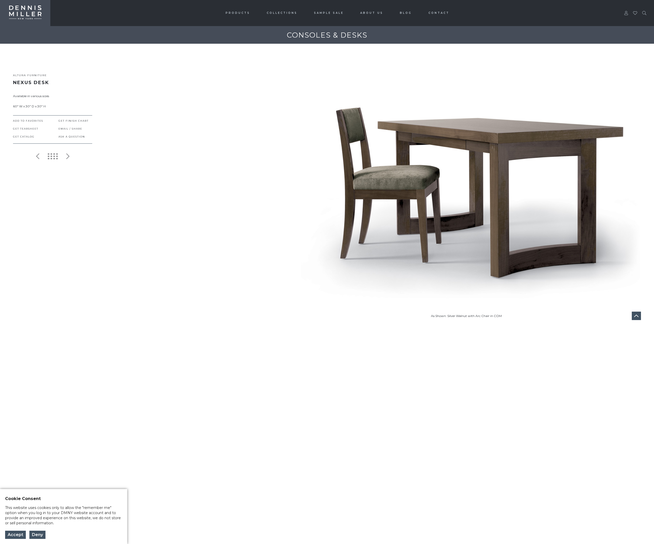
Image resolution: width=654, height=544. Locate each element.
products (238, 13)
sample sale (329, 13)
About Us (371, 13)
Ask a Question (72, 136)
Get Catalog (23, 136)
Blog (406, 13)
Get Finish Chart (74, 120)
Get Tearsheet (25, 128)
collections (282, 13)
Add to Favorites (28, 120)
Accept (15, 534)
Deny (37, 534)
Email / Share (70, 128)
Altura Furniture (30, 75)
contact (438, 13)
